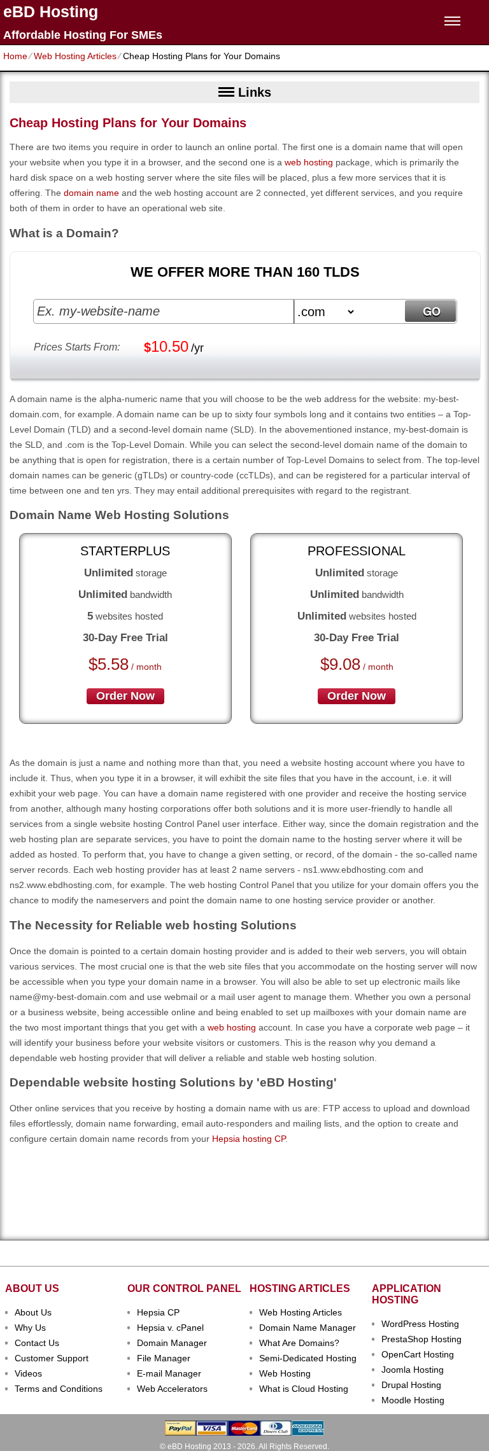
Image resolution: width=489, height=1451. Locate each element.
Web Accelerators (172, 1389)
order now (125, 696)
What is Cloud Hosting (303, 1389)
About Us (33, 1312)
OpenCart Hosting (417, 1354)
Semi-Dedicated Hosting (308, 1358)
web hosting (309, 162)
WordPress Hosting (420, 1324)
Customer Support (52, 1358)
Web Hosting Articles (75, 56)
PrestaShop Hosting (421, 1339)
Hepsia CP (158, 1312)
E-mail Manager (169, 1373)
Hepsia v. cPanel (170, 1328)
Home (15, 56)
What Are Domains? (299, 1343)
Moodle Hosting (412, 1400)
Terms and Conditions (59, 1389)
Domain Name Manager (307, 1328)
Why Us (30, 1328)
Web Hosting (285, 1373)
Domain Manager (172, 1343)
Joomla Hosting (412, 1369)
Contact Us (37, 1343)
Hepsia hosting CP (248, 1139)
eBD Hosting (50, 11)
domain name (91, 193)
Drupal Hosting (411, 1385)
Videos (28, 1373)
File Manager (163, 1358)
